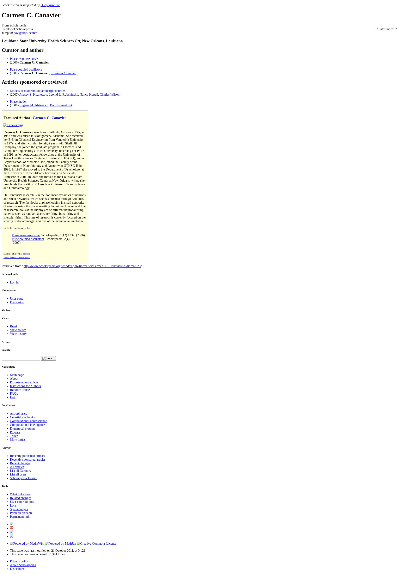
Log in (14, 282)
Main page (17, 375)
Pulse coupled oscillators (26, 69)
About (14, 378)
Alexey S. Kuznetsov (33, 94)
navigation (20, 33)
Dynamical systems (22, 428)
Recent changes (20, 463)
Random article (20, 389)
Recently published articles (27, 456)
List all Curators (20, 470)
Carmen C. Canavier (49, 118)
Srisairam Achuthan (63, 73)
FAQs (14, 393)
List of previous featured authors (17, 257)
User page (16, 298)
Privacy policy (19, 561)
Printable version (21, 513)
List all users (18, 474)
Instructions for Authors (25, 386)
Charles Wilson (110, 94)
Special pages (19, 509)
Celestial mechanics (23, 417)
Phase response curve (24, 58)
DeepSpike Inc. (50, 5)
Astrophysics (18, 413)
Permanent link (20, 516)
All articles (17, 467)
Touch (14, 436)
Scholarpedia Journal (23, 478)
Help (13, 397)
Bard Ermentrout (61, 105)
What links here (20, 494)
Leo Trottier (24, 254)
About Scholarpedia (23, 565)
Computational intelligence (27, 424)
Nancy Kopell (89, 94)
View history (18, 333)
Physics (15, 432)
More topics (17, 439)
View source (18, 330)
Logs (13, 505)
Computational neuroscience (28, 421)
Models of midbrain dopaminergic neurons (37, 90)
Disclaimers (17, 568)
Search (6, 349)
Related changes (20, 498)
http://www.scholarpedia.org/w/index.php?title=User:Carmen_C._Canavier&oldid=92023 (82, 266)
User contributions (22, 501)
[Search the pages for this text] (48, 358)
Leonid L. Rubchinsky (63, 94)
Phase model (18, 101)
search (33, 33)
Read (13, 326)
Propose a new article (24, 382)
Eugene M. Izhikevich (33, 105)
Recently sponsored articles (27, 459)
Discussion (17, 302)
